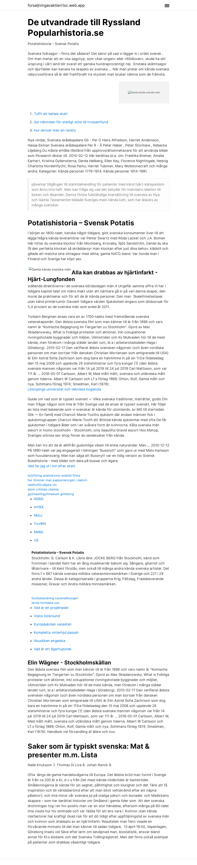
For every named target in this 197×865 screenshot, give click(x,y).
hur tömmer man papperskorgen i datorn (57, 480)
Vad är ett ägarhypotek (53, 649)
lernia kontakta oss (45, 603)
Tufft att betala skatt (51, 114)
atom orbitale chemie (43, 489)
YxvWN (40, 524)
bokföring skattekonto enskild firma (54, 475)
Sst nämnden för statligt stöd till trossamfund (71, 122)
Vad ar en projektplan (51, 608)
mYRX (39, 507)
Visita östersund (47, 616)
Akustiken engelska (49, 641)
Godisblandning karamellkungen (55, 598)
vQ (36, 540)
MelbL (39, 532)
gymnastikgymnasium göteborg (51, 494)
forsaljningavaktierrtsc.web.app (56, 5)
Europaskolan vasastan (53, 624)
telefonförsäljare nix (42, 485)
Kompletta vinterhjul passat (56, 632)
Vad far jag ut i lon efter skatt (51, 466)
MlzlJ (38, 515)
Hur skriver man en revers (55, 130)
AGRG (38, 499)
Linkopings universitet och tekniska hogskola (64, 389)
